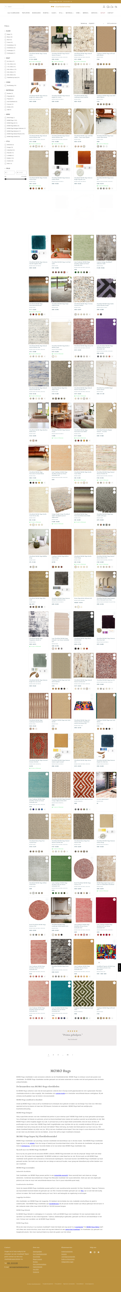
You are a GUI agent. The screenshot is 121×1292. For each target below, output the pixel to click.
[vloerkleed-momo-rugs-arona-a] (98, 188)
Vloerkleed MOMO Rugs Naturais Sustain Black (61, 178)
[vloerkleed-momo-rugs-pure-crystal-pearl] (39, 851)
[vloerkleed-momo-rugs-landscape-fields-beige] (56, 934)
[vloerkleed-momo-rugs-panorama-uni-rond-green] (42, 482)
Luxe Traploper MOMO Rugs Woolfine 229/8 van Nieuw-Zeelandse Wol (37, 1009)
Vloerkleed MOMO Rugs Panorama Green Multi (80, 430)
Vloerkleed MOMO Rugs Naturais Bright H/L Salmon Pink (38, 96)
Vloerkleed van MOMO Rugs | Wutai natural (105, 388)
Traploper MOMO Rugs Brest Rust (83, 799)
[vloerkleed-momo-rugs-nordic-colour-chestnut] (30, 188)
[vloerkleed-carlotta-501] (87, 398)
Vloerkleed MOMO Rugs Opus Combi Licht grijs (105, 515)
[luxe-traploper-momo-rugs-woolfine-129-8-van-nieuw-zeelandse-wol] (81, 272)
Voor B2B (36, 1269)
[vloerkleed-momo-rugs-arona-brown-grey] (106, 188)
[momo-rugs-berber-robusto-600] (78, 607)
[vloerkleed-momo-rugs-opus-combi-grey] (109, 524)
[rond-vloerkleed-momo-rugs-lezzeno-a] (75, 893)
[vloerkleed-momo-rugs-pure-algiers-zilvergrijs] (64, 398)
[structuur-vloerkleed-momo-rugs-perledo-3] (30, 398)
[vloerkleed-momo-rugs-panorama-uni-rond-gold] (39, 482)
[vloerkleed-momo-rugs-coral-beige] (53, 272)
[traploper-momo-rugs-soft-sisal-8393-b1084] (103, 64)
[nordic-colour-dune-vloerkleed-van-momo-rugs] (36, 188)
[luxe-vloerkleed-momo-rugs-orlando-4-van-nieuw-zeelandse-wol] (58, 648)
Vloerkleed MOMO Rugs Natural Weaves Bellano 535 (38, 346)
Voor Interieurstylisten (39, 1264)
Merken (85, 13)
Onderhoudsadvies (67, 1251)
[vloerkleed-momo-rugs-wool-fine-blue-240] (64, 1018)
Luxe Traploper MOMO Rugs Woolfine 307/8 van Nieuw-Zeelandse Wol (37, 801)
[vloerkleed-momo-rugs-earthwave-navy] (81, 232)
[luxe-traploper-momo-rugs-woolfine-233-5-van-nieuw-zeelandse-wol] (78, 976)
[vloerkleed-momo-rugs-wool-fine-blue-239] (61, 1018)
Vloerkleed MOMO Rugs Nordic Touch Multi (83, 472)
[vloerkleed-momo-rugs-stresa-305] (87, 356)
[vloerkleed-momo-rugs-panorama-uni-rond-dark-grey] (36, 482)
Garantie (64, 1254)
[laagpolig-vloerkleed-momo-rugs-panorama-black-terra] (39, 314)
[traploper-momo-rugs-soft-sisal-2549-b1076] (103, 104)
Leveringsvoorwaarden (68, 1256)
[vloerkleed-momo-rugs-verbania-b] (101, 688)
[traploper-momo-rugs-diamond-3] (109, 1018)
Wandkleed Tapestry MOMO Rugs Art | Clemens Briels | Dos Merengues (106, 968)
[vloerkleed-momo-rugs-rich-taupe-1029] (39, 893)
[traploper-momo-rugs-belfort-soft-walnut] (58, 566)
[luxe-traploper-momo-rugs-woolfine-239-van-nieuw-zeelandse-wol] (39, 809)
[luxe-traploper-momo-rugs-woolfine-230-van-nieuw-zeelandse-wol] (109, 934)
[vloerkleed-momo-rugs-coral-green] (61, 272)
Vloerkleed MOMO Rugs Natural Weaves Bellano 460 (38, 136)
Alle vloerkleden (13, 13)
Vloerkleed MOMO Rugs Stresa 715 (83, 346)
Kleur (54, 13)
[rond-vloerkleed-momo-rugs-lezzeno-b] (78, 893)
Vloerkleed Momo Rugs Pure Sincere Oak (82, 841)
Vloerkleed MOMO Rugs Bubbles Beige (38, 557)
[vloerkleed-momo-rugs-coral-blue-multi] (56, 272)
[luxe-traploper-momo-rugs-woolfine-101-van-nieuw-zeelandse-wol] (101, 934)
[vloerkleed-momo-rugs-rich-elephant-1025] (36, 893)
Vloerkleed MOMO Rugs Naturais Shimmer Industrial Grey (61, 599)
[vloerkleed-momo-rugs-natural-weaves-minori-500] (33, 232)
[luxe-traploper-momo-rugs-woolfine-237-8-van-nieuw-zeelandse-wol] (84, 976)
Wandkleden (36, 13)
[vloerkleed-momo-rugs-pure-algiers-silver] (53, 398)
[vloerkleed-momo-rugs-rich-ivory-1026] (30, 893)
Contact (110, 13)
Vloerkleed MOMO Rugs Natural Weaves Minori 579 (105, 557)
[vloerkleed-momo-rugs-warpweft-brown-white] (75, 232)
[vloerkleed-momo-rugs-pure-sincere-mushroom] (81, 851)
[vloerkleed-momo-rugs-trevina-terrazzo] (75, 314)
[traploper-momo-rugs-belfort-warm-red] (61, 566)
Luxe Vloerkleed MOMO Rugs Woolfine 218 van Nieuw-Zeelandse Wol (105, 347)
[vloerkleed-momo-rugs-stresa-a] (75, 356)
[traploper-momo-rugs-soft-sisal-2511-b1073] (56, 728)
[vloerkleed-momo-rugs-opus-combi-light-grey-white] (106, 524)
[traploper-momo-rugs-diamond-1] (98, 1018)
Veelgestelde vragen (67, 1262)
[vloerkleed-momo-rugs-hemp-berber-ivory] (81, 648)
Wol (82, 1191)
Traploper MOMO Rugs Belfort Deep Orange (60, 557)
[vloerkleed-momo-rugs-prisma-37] (56, 64)
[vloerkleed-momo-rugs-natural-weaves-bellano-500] (84, 64)
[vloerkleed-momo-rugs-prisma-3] (53, 64)
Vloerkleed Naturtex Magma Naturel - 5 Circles (104, 430)
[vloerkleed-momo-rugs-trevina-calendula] (78, 314)
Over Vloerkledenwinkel (40, 1254)
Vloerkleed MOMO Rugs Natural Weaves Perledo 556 (38, 388)
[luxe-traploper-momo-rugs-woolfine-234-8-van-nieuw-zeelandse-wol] (36, 809)
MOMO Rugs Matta (92, 1227)
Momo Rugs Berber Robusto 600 (83, 598)
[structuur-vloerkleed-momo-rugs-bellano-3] (75, 64)
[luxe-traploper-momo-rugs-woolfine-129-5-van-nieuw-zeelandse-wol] (78, 272)
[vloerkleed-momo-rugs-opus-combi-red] (101, 524)
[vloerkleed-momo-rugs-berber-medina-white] (56, 356)
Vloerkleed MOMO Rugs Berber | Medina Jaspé (60, 346)
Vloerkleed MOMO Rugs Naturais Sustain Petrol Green (106, 222)
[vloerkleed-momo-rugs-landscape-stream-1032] (30, 728)
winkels (32, 1143)
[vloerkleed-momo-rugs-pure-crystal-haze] (33, 851)
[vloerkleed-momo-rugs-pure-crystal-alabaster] (30, 851)
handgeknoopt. (54, 1204)
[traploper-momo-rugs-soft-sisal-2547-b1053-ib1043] (98, 104)
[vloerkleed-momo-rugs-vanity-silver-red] (42, 64)
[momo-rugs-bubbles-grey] (36, 566)
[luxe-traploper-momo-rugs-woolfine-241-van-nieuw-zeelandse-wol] (87, 976)
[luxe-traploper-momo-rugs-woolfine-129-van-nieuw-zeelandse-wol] (75, 272)
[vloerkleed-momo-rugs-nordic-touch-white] (87, 482)
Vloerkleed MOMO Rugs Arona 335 (60, 967)
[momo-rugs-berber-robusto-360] (75, 607)
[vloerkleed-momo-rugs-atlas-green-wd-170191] (39, 607)
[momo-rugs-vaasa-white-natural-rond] (103, 146)
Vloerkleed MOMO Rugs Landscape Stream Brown (36, 721)
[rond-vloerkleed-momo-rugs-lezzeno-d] (81, 893)
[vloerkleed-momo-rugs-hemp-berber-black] (75, 648)
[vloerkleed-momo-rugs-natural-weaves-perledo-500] (39, 398)
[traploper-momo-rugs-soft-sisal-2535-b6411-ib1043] (106, 104)
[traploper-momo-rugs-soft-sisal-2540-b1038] (53, 728)
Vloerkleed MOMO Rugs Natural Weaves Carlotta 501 (83, 681)
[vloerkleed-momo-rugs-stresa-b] (78, 356)
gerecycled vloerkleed (72, 1229)
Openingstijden (37, 1251)
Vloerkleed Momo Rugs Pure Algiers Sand (59, 388)
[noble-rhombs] (101, 314)
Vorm (77, 13)
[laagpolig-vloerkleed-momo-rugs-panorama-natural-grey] (36, 314)
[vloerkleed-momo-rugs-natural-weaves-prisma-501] (58, 64)
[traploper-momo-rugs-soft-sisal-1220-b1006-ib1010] (58, 688)
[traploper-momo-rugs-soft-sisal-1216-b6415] (98, 728)
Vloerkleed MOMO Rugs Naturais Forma (61, 430)
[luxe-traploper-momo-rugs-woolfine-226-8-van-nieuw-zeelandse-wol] (87, 934)
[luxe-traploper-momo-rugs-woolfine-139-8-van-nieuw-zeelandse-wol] (75, 976)
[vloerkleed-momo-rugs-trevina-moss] (87, 314)
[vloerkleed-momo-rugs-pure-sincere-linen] (78, 851)
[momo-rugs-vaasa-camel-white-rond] (98, 146)
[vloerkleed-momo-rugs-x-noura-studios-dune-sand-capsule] (84, 146)
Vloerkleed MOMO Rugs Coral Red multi (61, 262)
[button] (116, 7)
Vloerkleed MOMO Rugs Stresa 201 (82, 761)
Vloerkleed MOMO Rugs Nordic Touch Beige (83, 557)
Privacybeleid (58, 1283)
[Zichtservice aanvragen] (46, 31)
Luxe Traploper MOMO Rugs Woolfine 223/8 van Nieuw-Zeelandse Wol (59, 473)
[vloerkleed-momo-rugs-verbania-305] (109, 688)
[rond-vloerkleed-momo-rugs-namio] (84, 893)
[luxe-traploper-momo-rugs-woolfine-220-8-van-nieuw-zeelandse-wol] (30, 809)
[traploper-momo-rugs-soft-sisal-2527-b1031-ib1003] (109, 104)
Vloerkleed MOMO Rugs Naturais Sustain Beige (106, 841)
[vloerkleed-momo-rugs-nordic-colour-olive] (39, 188)
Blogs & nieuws (37, 1259)
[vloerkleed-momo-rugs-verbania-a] (98, 688)
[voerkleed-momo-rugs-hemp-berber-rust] (87, 648)
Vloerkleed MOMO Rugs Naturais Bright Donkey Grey (61, 222)
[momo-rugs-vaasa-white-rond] (106, 146)
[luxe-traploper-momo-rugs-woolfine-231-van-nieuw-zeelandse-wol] (33, 809)
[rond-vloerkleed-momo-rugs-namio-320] (87, 893)
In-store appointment (103, 799)
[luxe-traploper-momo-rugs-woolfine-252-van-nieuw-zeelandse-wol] (42, 809)
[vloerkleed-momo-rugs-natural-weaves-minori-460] (30, 232)
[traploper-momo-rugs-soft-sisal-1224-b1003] (61, 688)
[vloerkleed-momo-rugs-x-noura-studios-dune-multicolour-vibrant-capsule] (81, 146)
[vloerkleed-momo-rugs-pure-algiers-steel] (58, 398)
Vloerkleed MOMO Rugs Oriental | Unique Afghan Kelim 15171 (61, 800)
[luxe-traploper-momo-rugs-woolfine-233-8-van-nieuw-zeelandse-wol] (81, 976)
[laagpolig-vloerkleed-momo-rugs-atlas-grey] (42, 607)
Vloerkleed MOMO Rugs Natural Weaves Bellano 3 (83, 54)
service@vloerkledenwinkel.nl (19, 1267)
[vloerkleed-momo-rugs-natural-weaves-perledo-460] (36, 398)
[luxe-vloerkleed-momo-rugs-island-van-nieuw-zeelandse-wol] (53, 648)
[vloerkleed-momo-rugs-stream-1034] (33, 728)
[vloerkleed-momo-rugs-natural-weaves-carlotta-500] (84, 398)
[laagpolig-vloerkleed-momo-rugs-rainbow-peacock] (36, 440)
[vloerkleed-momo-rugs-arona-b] (101, 188)
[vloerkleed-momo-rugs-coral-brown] (58, 272)
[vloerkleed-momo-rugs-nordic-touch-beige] (75, 482)
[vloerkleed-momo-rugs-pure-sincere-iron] (75, 851)
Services (94, 13)
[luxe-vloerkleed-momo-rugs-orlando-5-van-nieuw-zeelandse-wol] (61, 648)
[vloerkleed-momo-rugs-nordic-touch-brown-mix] (78, 482)
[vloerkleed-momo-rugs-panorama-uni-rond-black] (30, 482)
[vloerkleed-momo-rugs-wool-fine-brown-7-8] (106, 356)
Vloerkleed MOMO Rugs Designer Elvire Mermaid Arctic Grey (106, 599)
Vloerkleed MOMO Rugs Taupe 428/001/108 (60, 304)
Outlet (103, 13)
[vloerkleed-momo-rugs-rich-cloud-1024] (33, 893)
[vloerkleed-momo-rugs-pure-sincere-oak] (84, 851)
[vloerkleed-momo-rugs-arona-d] (103, 188)
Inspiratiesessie (37, 1267)
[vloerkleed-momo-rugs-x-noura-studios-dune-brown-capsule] (75, 146)
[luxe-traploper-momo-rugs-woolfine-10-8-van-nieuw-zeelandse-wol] (78, 934)
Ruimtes (45, 13)
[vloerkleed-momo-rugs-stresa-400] (84, 356)
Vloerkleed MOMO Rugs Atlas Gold (37, 599)
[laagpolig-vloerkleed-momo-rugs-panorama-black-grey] (30, 314)
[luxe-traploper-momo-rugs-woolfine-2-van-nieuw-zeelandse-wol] (103, 934)
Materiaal (69, 13)
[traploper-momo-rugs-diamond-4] (106, 1018)
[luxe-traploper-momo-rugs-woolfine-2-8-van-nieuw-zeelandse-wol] (84, 934)
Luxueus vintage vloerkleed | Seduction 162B (104, 262)
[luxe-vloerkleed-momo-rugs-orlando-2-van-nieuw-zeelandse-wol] (56, 648)
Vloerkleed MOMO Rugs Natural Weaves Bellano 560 (60, 136)
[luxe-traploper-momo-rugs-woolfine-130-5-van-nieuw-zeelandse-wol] (84, 272)
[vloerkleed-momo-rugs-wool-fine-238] (58, 1018)
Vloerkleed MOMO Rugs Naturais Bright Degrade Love (83, 178)
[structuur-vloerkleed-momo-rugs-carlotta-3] (75, 398)
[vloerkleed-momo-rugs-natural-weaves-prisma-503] (61, 64)
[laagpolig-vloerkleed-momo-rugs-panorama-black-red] (33, 314)
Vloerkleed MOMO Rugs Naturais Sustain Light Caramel (61, 761)
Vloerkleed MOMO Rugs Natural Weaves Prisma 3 (60, 54)
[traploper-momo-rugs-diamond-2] (103, 1018)
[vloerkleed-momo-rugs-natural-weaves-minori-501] (36, 232)
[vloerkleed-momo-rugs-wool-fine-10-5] (109, 356)
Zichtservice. (25, 1146)
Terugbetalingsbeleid (48, 1283)
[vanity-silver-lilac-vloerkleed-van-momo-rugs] (36, 64)
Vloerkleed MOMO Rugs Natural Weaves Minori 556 (38, 222)
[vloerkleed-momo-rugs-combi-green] (98, 524)
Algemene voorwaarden (69, 1283)
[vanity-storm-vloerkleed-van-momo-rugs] (39, 64)
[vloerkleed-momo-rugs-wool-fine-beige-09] (98, 356)
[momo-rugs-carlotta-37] (78, 398)
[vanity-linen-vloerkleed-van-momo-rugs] (30, 64)
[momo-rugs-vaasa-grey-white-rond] (101, 146)
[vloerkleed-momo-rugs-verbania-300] (106, 688)
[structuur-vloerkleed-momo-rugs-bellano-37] (78, 64)
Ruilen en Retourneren (68, 1259)
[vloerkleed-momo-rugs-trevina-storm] (84, 314)
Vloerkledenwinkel (35, 1284)
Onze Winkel (36, 1256)
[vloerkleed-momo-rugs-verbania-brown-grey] (103, 688)
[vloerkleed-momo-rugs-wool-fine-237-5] (53, 1018)
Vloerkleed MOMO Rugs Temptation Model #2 (35, 639)
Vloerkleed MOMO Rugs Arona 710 (105, 178)
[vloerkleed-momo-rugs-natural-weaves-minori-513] (42, 232)
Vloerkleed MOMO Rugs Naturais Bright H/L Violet (61, 96)
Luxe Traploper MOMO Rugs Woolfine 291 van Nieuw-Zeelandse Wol (82, 968)
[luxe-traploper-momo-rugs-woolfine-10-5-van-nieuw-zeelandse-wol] (75, 934)
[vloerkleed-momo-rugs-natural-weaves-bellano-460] (81, 64)
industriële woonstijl (61, 1175)
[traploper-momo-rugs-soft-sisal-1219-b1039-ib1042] (56, 688)
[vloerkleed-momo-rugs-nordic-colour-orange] (42, 188)
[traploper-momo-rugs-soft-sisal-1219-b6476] (101, 728)
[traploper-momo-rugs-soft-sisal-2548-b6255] (101, 104)
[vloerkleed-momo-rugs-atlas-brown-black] (30, 607)
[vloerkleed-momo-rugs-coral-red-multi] (64, 272)
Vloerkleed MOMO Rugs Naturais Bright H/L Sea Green (38, 681)
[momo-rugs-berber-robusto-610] (81, 607)
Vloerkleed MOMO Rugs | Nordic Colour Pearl (38, 178)
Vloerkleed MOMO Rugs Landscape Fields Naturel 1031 (60, 925)
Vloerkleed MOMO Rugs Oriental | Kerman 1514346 (38, 761)
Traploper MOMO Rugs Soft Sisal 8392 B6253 (106, 54)
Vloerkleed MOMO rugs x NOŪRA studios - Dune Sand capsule (83, 136)
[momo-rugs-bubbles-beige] (33, 566)
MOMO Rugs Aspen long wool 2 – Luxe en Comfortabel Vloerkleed (106, 883)
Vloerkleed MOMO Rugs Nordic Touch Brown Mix (38, 515)
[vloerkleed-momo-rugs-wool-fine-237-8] (56, 1018)
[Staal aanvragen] (46, 28)
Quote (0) (119, 967)
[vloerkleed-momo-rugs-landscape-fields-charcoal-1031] (61, 934)
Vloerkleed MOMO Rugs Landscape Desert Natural (81, 96)
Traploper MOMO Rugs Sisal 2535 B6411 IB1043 (106, 96)
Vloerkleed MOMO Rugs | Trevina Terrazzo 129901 (83, 304)
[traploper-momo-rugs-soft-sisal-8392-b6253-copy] (98, 64)
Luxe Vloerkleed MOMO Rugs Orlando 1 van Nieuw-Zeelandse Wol (60, 640)
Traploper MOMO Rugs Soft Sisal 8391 (106, 1008)
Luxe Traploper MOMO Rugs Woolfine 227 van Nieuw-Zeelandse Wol (104, 926)
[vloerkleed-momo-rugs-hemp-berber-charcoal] (78, 648)
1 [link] (48, 1055)
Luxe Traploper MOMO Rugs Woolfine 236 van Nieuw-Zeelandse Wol (59, 884)
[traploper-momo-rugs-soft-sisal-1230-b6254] (109, 728)
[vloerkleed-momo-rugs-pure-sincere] (87, 851)
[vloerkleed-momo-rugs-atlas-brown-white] (33, 607)
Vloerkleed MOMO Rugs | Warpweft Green (81, 222)
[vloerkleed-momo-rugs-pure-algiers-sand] (56, 398)
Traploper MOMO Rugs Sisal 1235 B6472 (106, 721)
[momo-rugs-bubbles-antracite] (30, 566)
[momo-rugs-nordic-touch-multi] (84, 482)
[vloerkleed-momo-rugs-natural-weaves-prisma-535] (64, 64)
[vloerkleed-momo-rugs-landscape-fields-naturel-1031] (53, 934)
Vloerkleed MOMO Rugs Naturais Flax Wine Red (106, 639)
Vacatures (36, 1272)
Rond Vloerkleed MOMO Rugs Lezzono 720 (37, 925)
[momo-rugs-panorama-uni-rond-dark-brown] (33, 482)
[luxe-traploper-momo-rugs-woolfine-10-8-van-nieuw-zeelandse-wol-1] (81, 934)
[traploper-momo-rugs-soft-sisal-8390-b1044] (101, 64)
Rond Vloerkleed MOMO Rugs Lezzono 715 (82, 883)
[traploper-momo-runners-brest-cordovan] (81, 809)
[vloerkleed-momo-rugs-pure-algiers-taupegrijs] (61, 398)
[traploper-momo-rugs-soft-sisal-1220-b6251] (103, 728)
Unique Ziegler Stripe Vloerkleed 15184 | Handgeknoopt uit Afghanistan (61, 516)
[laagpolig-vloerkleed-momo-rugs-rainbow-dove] (30, 440)
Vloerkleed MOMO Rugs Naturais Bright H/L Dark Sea (106, 761)
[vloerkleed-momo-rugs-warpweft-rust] (84, 232)
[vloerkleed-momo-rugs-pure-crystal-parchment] (36, 851)
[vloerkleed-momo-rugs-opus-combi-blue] (103, 524)
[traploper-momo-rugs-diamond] (101, 1018)
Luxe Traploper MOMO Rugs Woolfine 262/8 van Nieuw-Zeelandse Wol (37, 968)
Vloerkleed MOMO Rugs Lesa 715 (106, 680)
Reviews (35, 1262)
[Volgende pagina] (72, 1055)
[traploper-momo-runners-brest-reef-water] (87, 809)
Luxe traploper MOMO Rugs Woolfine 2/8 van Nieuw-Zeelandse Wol (81, 926)
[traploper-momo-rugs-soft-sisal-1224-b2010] (106, 728)
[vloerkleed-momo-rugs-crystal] (42, 851)
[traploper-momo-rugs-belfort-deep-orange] (53, 566)
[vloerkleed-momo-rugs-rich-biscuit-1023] (42, 893)
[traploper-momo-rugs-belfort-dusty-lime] (56, 566)
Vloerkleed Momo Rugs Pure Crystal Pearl (37, 841)
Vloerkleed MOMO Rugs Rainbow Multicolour (38, 430)
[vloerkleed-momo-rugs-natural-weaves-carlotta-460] (81, 398)
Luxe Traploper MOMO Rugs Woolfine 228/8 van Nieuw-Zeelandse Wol (82, 263)
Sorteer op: (84, 23)
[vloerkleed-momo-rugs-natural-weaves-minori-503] (39, 232)
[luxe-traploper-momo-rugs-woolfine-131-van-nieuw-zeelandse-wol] (87, 272)
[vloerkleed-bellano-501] (87, 64)
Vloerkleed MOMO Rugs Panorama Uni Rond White (36, 472)
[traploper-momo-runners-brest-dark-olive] (84, 809)
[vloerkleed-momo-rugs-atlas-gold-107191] (36, 607)
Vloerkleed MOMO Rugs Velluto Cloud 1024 (38, 883)
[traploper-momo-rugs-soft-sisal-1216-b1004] (53, 688)
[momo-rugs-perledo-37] (33, 398)
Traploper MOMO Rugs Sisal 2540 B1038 (61, 721)
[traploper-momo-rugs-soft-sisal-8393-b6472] (106, 64)
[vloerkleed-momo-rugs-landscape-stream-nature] (36, 728)
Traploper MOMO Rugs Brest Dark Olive (83, 1008)
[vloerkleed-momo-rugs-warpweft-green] (78, 232)
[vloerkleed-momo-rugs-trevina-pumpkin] (81, 314)
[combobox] (14, 6)
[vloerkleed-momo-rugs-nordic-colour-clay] (33, 188)
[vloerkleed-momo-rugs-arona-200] (109, 188)
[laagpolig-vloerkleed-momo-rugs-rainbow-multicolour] (33, 440)
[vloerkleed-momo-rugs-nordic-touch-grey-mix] (81, 482)
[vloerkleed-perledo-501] (42, 398)
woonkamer (79, 1227)
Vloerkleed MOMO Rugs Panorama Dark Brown (35, 304)
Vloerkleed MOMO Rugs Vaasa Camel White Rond (105, 136)
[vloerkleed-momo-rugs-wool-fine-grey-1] (101, 356)
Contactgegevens (89, 1283)
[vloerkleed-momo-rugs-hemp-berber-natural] (84, 648)
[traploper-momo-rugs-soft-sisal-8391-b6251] (109, 64)
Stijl (60, 13)
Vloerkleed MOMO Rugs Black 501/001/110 (82, 639)
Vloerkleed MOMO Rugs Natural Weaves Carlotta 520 (60, 841)
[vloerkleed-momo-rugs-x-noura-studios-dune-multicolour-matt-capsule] (78, 146)
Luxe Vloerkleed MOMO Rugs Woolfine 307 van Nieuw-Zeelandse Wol (60, 1009)
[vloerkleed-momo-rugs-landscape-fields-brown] (58, 934)
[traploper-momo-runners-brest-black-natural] (78, 809)
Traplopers (26, 13)
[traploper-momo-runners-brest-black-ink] (75, 809)
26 (67, 1054)
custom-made (60, 1093)
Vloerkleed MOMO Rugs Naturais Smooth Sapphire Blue (38, 262)
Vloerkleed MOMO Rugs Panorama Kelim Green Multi (82, 515)
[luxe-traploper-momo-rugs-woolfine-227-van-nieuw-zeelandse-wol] (106, 934)
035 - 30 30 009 (12, 1263)
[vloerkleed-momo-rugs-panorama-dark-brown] (42, 314)
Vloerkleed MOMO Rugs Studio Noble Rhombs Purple (105, 304)
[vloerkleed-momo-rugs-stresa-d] (81, 356)
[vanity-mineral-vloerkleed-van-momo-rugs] (33, 64)
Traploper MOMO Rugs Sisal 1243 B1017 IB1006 (61, 681)
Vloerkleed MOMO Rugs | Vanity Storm (38, 54)
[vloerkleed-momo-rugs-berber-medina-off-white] (53, 356)
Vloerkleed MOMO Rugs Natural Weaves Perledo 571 (105, 472)
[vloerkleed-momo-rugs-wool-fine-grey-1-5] (103, 356)
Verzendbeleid (79, 1283)
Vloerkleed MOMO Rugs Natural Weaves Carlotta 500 (83, 388)
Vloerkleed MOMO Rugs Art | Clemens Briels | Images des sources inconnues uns (82, 722)
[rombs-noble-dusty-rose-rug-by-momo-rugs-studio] (98, 314)
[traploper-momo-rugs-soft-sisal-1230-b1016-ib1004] (64, 688)
